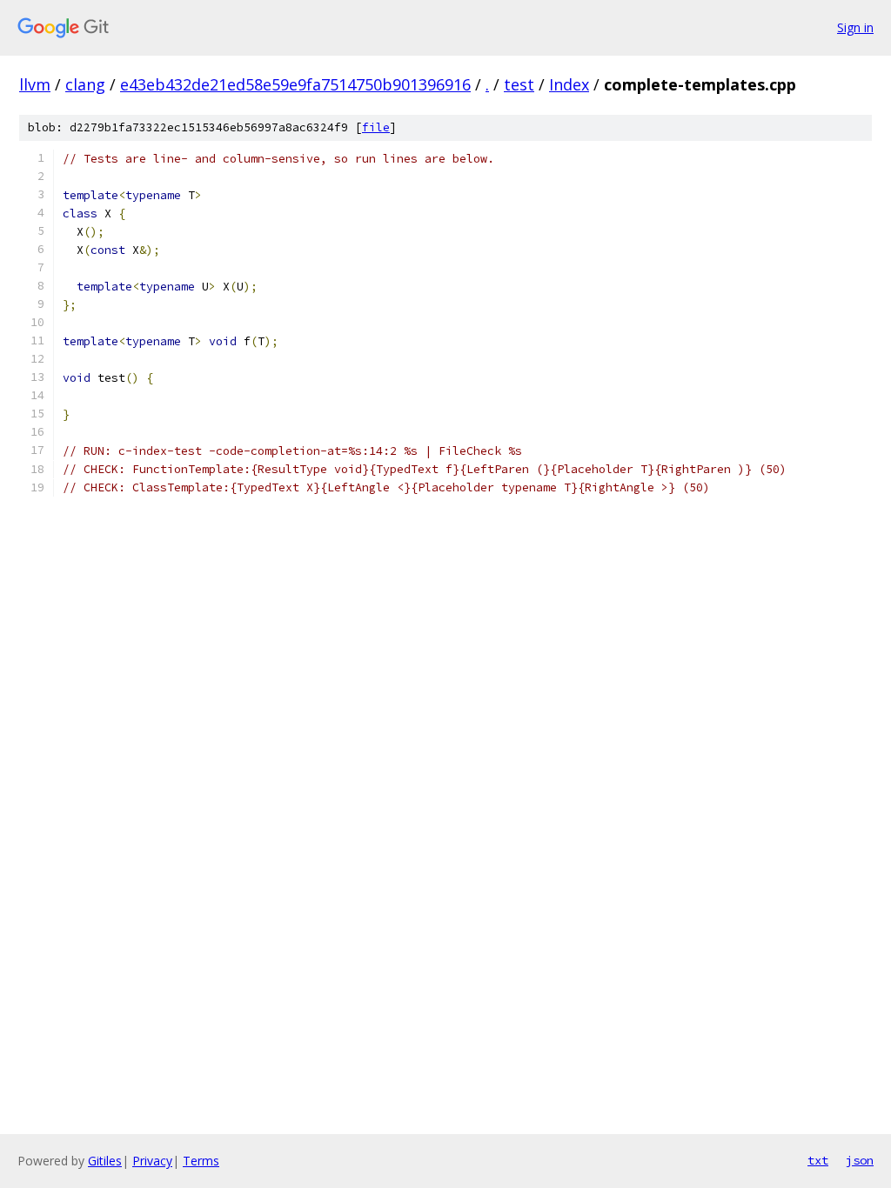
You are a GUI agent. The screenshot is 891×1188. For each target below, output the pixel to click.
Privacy (152, 1160)
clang (85, 84)
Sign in (855, 27)
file (376, 127)
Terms (201, 1160)
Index (569, 84)
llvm (34, 84)
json (860, 1160)
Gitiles (105, 1160)
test (519, 84)
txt (817, 1160)
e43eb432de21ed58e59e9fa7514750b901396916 (295, 84)
